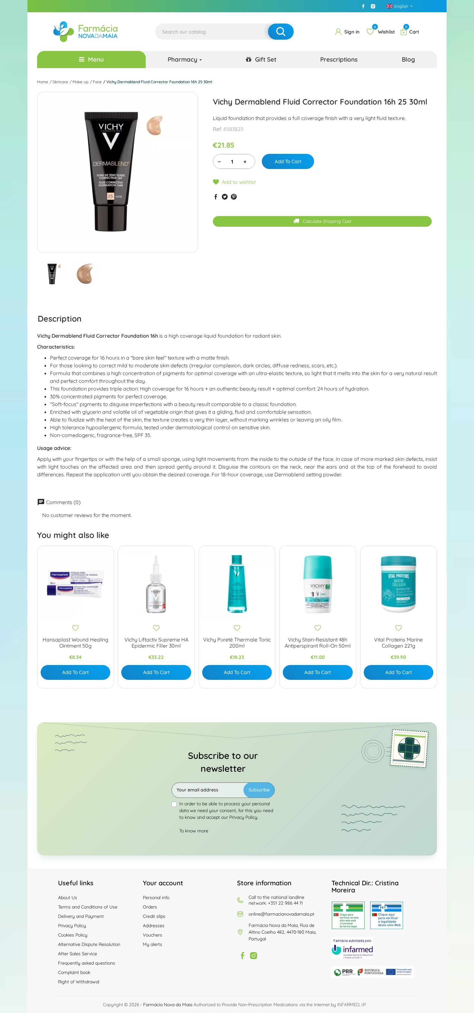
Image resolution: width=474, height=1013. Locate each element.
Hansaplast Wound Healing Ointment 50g (75, 643)
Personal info (156, 897)
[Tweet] (225, 197)
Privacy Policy (72, 926)
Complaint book (74, 972)
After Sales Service (77, 954)
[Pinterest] (234, 197)
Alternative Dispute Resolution (89, 944)
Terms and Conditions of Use (87, 907)
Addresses (153, 926)
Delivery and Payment (81, 916)
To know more (193, 831)
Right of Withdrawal (78, 982)
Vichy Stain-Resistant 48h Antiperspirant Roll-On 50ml (318, 643)
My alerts (152, 944)
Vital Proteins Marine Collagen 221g (398, 643)
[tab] (59, 318)
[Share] (216, 197)
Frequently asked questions (86, 963)
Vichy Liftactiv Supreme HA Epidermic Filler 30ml (156, 643)
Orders (150, 907)
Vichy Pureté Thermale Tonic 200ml (237, 643)
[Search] (281, 32)
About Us (67, 897)
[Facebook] (363, 6)
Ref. (217, 129)
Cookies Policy (72, 935)
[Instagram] (373, 6)
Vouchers (152, 935)
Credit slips (154, 916)
